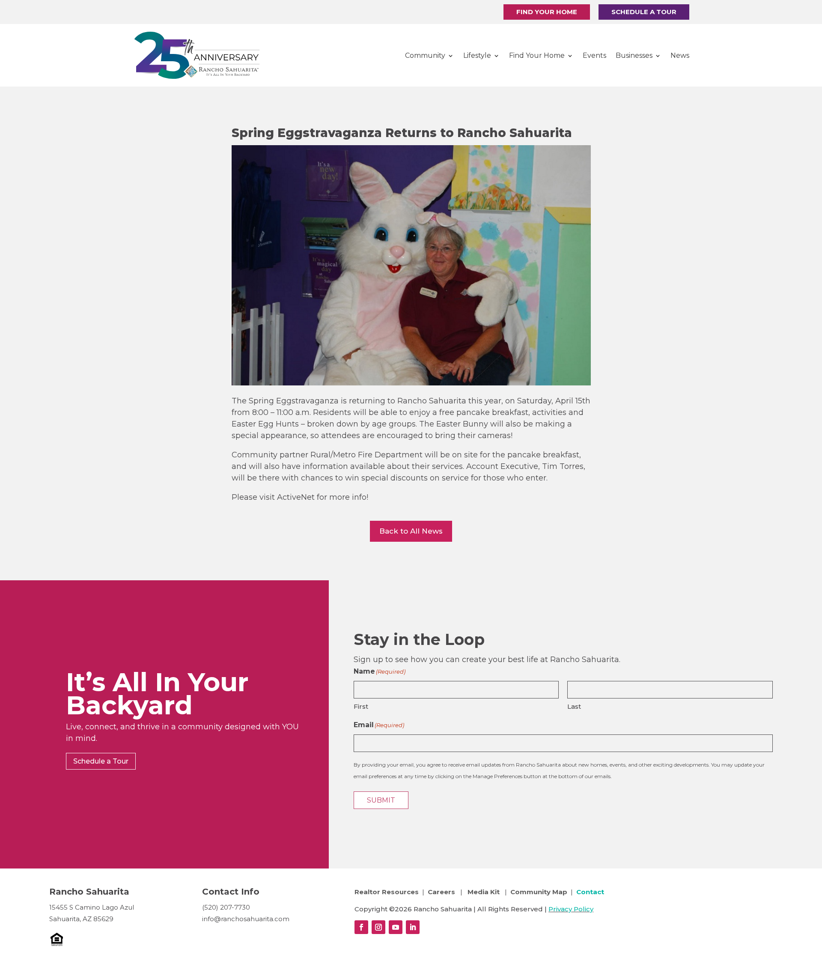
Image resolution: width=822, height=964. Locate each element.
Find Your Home (546, 12)
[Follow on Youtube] (395, 927)
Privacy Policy (570, 909)
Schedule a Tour (643, 12)
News (679, 55)
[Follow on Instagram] (378, 927)
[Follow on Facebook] (361, 927)
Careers (442, 892)
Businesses (634, 55)
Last (574, 706)
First (361, 706)
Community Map (538, 892)
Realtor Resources (386, 892)
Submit (381, 800)
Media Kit (484, 892)
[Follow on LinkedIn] (413, 927)
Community (425, 55)
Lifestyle (477, 55)
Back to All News (411, 531)
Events (594, 55)
